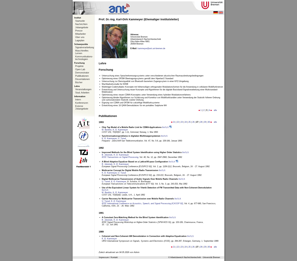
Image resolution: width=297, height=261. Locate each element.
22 (178, 122)
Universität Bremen (211, 257)
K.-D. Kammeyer (120, 130)
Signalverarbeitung (84, 47)
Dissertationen (82, 79)
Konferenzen (81, 102)
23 (182, 122)
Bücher (78, 82)
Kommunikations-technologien (84, 57)
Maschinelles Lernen (81, 52)
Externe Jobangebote (81, 107)
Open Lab (80, 69)
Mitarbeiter (80, 34)
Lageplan (79, 40)
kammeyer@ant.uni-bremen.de (151, 48)
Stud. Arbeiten (82, 92)
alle (215, 110)
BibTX (165, 127)
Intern (78, 99)
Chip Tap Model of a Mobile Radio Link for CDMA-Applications (131, 127)
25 (189, 122)
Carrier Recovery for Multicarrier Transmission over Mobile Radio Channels (138, 198)
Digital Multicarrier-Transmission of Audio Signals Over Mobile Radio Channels (140, 179)
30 (209, 122)
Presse (78, 30)
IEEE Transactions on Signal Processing (120, 157)
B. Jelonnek (107, 155)
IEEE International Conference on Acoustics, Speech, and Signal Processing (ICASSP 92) (142, 203)
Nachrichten (81, 24)
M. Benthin (107, 130)
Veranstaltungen (83, 89)
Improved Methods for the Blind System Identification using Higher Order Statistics (142, 152)
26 (193, 122)
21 (174, 122)
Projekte (79, 66)
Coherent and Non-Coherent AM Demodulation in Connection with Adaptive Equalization (144, 236)
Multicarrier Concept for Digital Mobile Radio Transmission (130, 170)
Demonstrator (82, 72)
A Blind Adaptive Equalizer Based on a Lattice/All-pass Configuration (135, 161)
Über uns (79, 37)
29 (205, 122)
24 (186, 122)
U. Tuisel (122, 138)
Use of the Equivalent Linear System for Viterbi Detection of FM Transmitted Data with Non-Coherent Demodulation (157, 187)
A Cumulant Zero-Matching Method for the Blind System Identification (135, 217)
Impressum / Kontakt (108, 257)
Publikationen (82, 76)
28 (201, 122)
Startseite (80, 21)
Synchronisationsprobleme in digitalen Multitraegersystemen (131, 136)
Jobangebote (81, 27)
